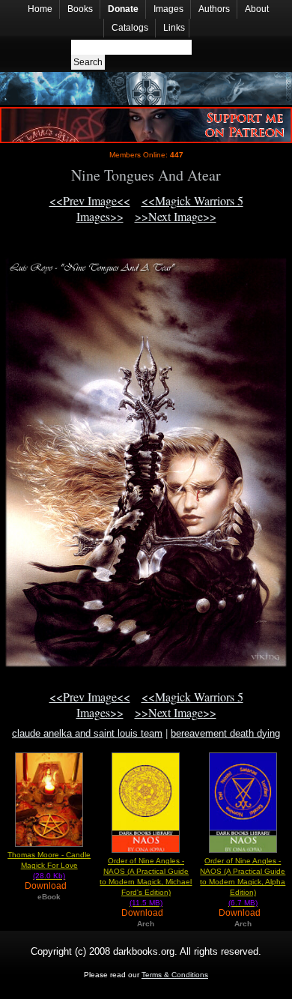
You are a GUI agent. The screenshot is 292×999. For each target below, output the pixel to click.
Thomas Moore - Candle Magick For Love (49, 865)
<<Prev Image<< (89, 200)
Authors (214, 9)
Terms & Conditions (175, 975)
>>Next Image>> (175, 216)
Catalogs (130, 27)
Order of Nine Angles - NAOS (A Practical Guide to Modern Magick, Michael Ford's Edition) (146, 882)
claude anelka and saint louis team (87, 733)
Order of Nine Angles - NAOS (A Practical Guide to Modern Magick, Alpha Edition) (242, 882)
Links (174, 27)
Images (168, 9)
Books (80, 9)
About (257, 9)
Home (40, 9)
